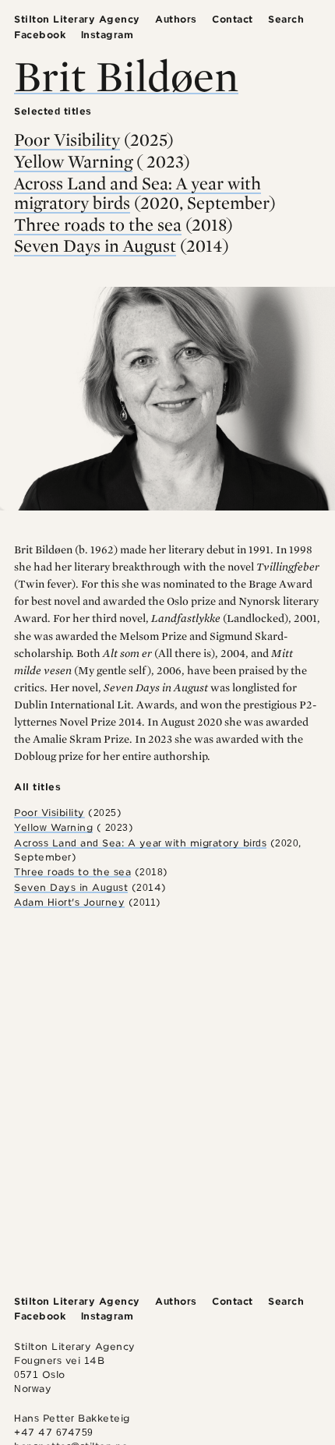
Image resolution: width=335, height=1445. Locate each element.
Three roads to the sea (98, 224)
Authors (176, 19)
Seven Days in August (95, 245)
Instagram (107, 35)
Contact (232, 19)
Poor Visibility (67, 139)
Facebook (39, 35)
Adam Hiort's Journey (69, 902)
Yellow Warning (73, 161)
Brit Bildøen (126, 75)
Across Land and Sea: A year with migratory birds (137, 193)
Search (286, 19)
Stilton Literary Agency (77, 19)
